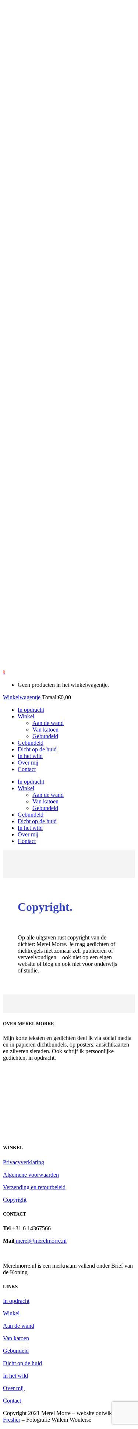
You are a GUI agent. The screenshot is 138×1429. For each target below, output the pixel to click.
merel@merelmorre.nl (40, 1241)
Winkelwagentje (22, 697)
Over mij (14, 1388)
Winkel (11, 1313)
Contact (12, 1400)
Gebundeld (16, 1351)
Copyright (14, 1200)
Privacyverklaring (23, 1162)
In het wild (15, 1376)
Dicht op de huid (22, 1363)
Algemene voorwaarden (31, 1175)
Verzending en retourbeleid (34, 1187)
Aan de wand (18, 1326)
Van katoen (16, 1338)
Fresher (11, 1420)
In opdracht (16, 1301)
